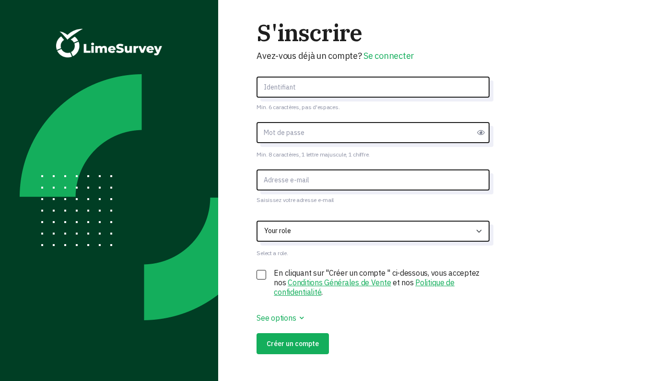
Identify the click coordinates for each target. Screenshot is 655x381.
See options (277, 318)
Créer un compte (293, 343)
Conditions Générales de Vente (339, 282)
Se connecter (388, 55)
